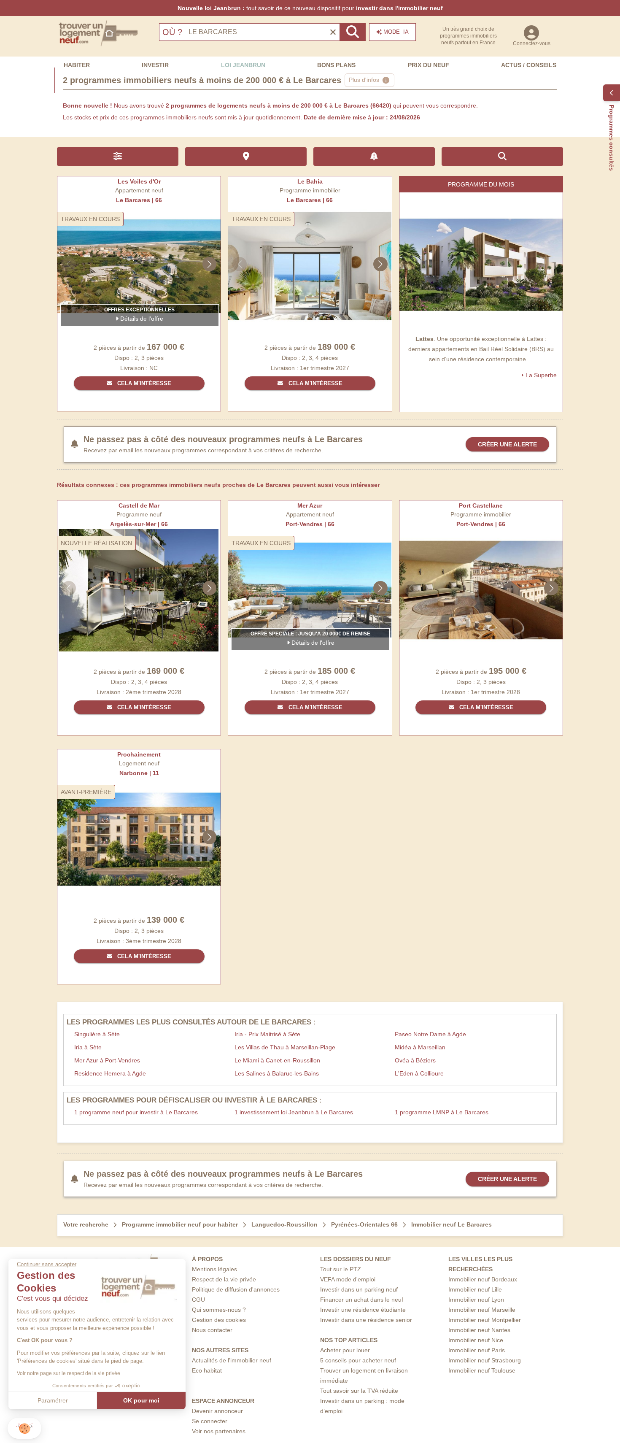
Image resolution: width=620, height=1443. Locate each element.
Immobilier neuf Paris (476, 1350)
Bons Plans (336, 65)
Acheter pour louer (345, 1350)
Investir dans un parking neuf (359, 1289)
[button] (24, 1428)
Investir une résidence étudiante (363, 1309)
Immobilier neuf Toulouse (481, 1370)
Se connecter (209, 1421)
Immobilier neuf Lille (475, 1289)
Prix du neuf (428, 65)
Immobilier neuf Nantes (479, 1330)
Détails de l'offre (141, 318)
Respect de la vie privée (224, 1279)
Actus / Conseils (528, 65)
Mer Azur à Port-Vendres (107, 1060)
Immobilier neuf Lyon (476, 1299)
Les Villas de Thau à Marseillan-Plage (285, 1047)
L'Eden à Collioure (419, 1073)
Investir (155, 65)
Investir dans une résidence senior (366, 1319)
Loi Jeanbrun (243, 65)
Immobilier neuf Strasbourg (484, 1360)
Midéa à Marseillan (420, 1047)
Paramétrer (53, 1400)
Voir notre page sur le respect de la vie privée (68, 1373)
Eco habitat (207, 1370)
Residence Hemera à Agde (110, 1073)
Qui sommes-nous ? (219, 1309)
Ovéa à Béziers (415, 1060)
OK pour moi (141, 1400)
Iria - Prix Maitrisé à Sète (267, 1034)
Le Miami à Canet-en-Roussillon (277, 1060)
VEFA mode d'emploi (347, 1279)
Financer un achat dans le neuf (361, 1299)
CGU (198, 1299)
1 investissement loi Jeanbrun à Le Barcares (294, 1112)
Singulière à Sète (97, 1034)
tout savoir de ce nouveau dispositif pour (310, 8)
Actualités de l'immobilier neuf (231, 1360)
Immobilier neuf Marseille (481, 1309)
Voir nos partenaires (218, 1431)
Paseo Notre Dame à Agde (430, 1034)
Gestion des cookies (219, 1319)
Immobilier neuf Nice (475, 1340)
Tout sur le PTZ (340, 1269)
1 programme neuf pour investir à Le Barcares (136, 1112)
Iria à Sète (88, 1047)
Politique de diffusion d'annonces (236, 1289)
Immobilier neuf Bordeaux (482, 1279)
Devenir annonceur (217, 1411)
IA (396, 32)
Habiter (77, 65)
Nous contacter (212, 1330)
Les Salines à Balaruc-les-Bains (277, 1073)
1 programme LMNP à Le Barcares (441, 1112)
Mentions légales (214, 1269)
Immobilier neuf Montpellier (484, 1319)
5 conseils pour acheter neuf (358, 1360)
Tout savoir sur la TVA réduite (359, 1390)
